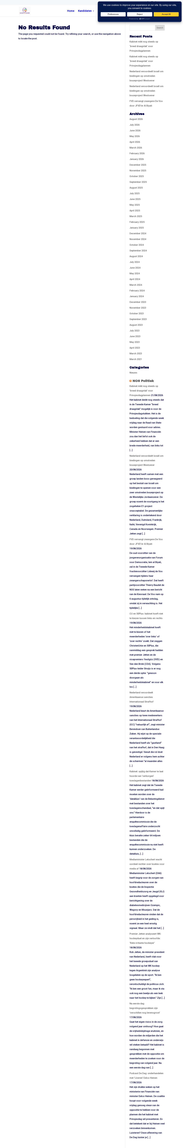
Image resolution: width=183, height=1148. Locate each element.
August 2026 (136, 119)
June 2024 (135, 267)
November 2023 (138, 307)
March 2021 (136, 359)
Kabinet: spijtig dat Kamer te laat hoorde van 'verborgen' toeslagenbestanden (146, 776)
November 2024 (138, 239)
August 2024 (136, 256)
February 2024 (137, 290)
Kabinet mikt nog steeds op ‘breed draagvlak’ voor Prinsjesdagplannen (144, 46)
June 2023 (135, 336)
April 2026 (135, 142)
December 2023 (138, 302)
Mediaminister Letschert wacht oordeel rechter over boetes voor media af (147, 864)
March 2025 (136, 216)
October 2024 (137, 245)
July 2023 (135, 330)
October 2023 (137, 313)
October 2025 (137, 176)
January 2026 (137, 159)
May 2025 (135, 205)
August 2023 (136, 325)
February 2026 (137, 153)
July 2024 (135, 262)
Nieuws (133, 372)
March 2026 (136, 147)
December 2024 (138, 233)
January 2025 (137, 227)
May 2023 (135, 342)
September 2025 (138, 182)
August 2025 (136, 187)
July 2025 (135, 193)
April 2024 (135, 279)
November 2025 (138, 170)
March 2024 (136, 285)
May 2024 (135, 273)
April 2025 (135, 210)
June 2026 (135, 130)
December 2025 (138, 165)
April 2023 (135, 347)
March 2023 (136, 353)
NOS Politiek (143, 381)
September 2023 (138, 319)
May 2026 (135, 136)
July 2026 (135, 124)
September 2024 (138, 250)
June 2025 (135, 199)
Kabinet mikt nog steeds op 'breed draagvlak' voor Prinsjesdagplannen (144, 391)
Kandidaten (85, 11)
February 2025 (137, 222)
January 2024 (137, 296)
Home (70, 11)
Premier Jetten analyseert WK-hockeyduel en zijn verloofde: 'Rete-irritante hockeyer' (145, 938)
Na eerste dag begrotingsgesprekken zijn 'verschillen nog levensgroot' (145, 1008)
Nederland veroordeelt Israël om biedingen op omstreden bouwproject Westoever (146, 76)
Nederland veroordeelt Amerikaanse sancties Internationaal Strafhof (142, 697)
